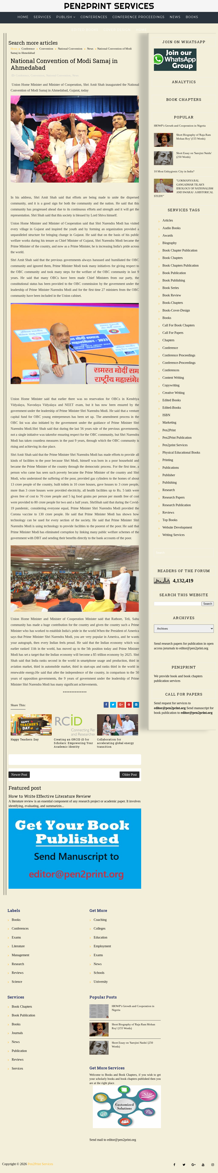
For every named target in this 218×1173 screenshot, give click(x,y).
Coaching (100, 920)
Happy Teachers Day (25, 739)
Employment (102, 946)
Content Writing (173, 377)
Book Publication (174, 273)
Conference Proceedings (138, 17)
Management (20, 955)
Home (23, 17)
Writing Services (173, 535)
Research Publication (176, 505)
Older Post (129, 774)
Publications (170, 467)
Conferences (93, 17)
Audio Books (171, 228)
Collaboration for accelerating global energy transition (115, 743)
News (175, 17)
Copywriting (170, 385)
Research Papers (173, 497)
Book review (171, 295)
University (101, 981)
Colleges (99, 928)
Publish (64, 17)
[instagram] (212, 1165)
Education (100, 937)
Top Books (169, 520)
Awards (167, 235)
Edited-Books (171, 407)
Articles (167, 220)
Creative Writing (173, 392)
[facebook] (174, 1165)
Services (42, 17)
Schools (99, 972)
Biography (169, 243)
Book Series (170, 288)
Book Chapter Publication (179, 250)
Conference (28, 48)
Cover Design (117, 30)
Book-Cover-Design (176, 310)
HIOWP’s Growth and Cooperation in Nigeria (180, 125)
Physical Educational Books (181, 452)
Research (168, 490)
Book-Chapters (172, 302)
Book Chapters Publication (180, 265)
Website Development (177, 527)
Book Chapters (172, 258)
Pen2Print (169, 430)
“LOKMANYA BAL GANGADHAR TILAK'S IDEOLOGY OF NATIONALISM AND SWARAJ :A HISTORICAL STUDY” (183, 188)
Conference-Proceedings (178, 362)
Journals (17, 1033)
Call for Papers (172, 332)
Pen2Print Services (109, 6)
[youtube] (203, 1165)
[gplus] (193, 1165)
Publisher (168, 475)
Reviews (168, 512)
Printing (167, 460)
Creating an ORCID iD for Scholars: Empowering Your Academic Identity (73, 743)
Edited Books (84, 30)
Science (17, 981)
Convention (46, 48)
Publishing (169, 482)
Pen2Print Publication (177, 437)
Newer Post (19, 774)
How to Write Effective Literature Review (50, 796)
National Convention (70, 48)
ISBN (166, 415)
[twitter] (184, 1165)
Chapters (168, 340)
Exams (16, 937)
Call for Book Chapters (178, 325)
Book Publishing (173, 280)
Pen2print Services (175, 445)
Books (192, 17)
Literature (18, 946)
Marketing (169, 422)
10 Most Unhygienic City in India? (174, 171)
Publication (19, 1051)
